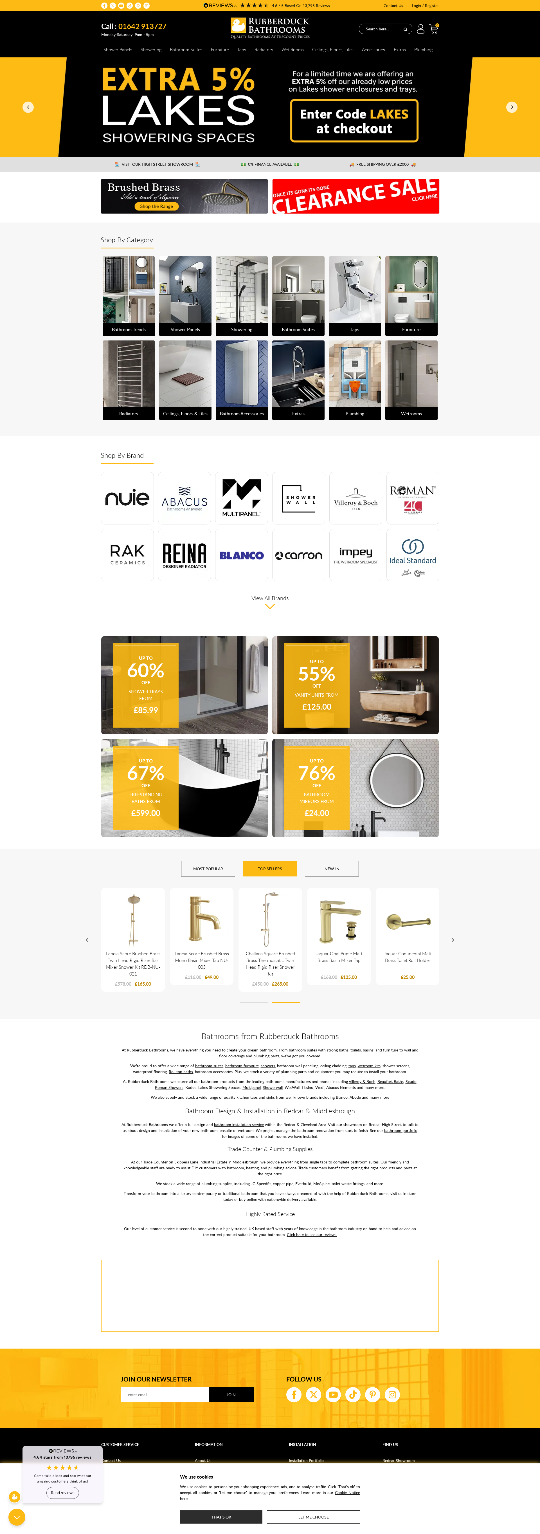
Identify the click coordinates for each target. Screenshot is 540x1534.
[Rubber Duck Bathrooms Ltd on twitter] (113, 6)
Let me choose (313, 1517)
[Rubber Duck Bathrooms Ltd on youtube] (121, 6)
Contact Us (393, 5)
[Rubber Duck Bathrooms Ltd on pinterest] (138, 6)
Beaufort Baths (390, 1081)
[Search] (405, 28)
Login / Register (425, 5)
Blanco (342, 1097)
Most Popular (208, 868)
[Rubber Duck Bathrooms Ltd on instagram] (146, 6)
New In (332, 868)
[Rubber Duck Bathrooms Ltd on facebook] (104, 6)
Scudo (411, 1081)
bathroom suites (209, 1065)
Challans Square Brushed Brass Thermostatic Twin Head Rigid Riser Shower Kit (270, 963)
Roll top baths (181, 1071)
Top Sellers (270, 868)
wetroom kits (369, 1065)
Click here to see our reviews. (312, 1234)
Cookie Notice (347, 1492)
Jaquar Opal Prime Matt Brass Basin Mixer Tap (339, 956)
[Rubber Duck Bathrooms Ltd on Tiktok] (130, 6)
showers (268, 1065)
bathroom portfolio (400, 1130)
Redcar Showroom (398, 1460)
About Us (203, 1460)
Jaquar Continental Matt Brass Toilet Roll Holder (407, 956)
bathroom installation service (239, 1124)
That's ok (221, 1517)
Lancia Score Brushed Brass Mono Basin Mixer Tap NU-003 (202, 960)
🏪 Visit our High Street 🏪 (157, 164)
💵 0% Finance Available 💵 (270, 164)
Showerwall (273, 1087)
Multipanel (251, 1087)
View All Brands (270, 598)
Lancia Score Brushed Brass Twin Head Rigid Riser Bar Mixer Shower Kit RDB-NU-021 (133, 963)
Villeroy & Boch (362, 1081)
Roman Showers (169, 1087)
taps (352, 1065)
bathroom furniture (242, 1065)
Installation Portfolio (306, 1460)
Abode (355, 1097)
